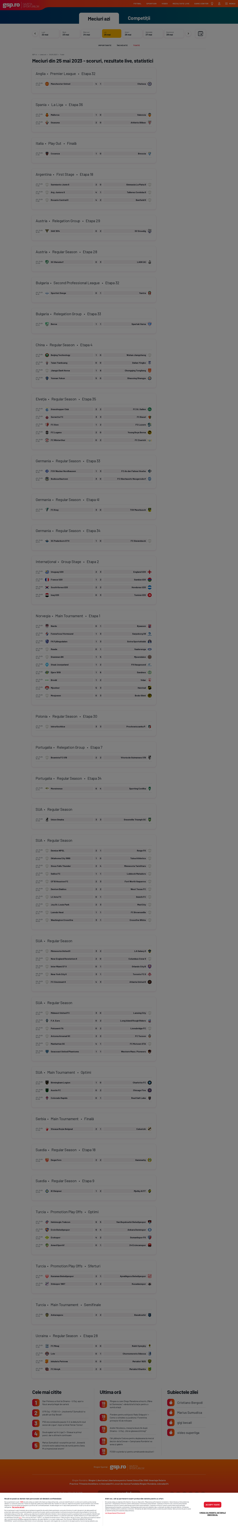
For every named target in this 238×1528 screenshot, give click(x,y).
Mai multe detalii (18, 1507)
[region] (119, 1510)
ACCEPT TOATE (213, 1504)
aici (20, 1517)
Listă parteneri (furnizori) (115, 1513)
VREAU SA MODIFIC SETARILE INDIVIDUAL (212, 1513)
